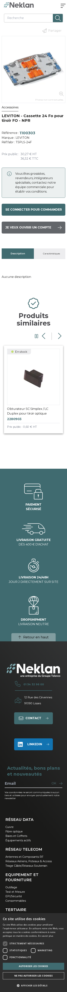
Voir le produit (36, 392)
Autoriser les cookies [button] (33, 966)
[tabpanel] (33, 277)
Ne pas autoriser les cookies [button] (33, 975)
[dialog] (33, 952)
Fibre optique (14, 831)
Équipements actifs (18, 840)
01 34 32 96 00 (33, 684)
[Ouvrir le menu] (63, 6)
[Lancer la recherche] (58, 18)
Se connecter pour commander (33, 209)
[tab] (18, 253)
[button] (33, 985)
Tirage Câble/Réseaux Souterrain (26, 865)
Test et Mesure (15, 891)
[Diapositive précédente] (44, 336)
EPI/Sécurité (13, 896)
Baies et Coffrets (16, 836)
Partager (55, 30)
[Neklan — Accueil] (19, 5)
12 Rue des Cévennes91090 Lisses (38, 700)
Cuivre (9, 827)
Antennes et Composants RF (24, 856)
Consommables (15, 900)
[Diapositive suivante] (59, 336)
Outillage (11, 887)
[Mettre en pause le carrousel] (36, 336)
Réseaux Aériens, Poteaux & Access (28, 861)
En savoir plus (45, 935)
